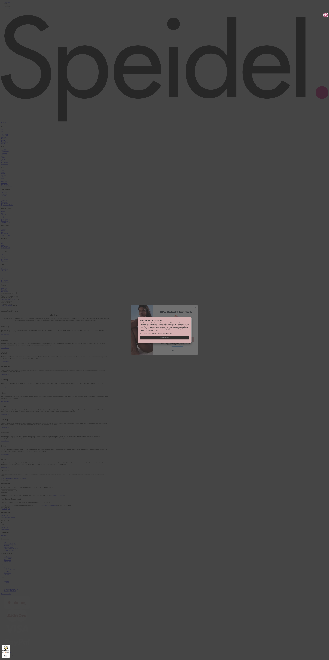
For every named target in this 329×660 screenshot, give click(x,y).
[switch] (5, 656)
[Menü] (9, 646)
